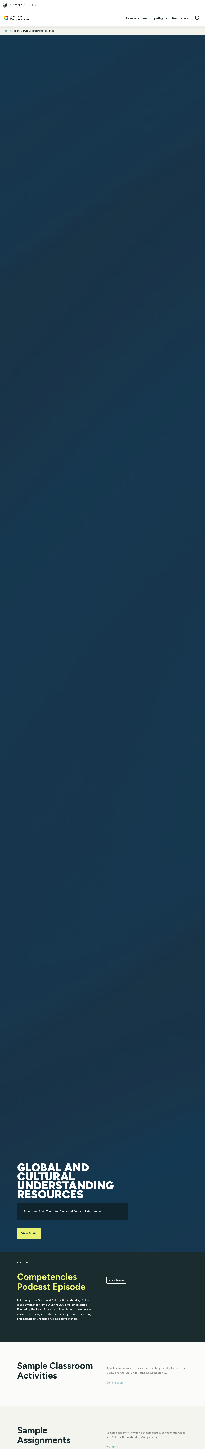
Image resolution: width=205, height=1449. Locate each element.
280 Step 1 (113, 1442)
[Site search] (196, 18)
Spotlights (159, 18)
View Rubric (29, 1233)
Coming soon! (114, 1377)
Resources (180, 18)
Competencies (136, 18)
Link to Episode (116, 1280)
